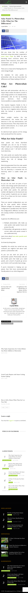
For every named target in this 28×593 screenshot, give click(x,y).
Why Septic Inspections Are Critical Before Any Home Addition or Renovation (15, 457)
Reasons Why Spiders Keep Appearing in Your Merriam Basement (15, 465)
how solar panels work (19, 236)
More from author (17, 321)
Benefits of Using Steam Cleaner (15, 512)
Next (7, 407)
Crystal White (4, 26)
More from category (7, 323)
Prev (3, 407)
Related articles (6, 321)
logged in (11, 420)
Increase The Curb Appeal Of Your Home (6, 288)
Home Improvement (6, 15)
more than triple (7, 56)
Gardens (10, 482)
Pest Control (5, 468)
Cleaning (10, 514)
